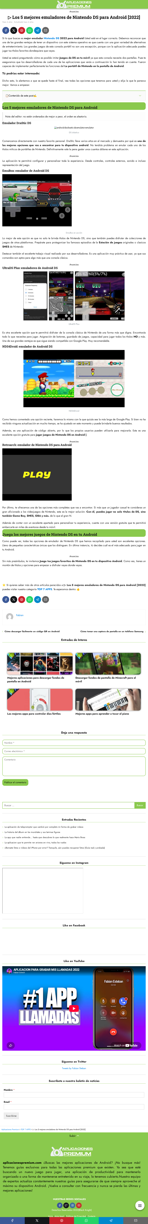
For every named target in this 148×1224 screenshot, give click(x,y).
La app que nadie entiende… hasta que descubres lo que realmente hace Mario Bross (45, 837)
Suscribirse (11, 1115)
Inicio (50, 1216)
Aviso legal (59, 1216)
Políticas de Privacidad (76, 1216)
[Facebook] (5, 30)
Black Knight (85, 1210)
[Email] (45, 30)
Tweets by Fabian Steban (74, 1068)
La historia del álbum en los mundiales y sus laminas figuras (32, 832)
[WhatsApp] (29, 30)
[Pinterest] (21, 30)
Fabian (19, 615)
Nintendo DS (51, 38)
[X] (13, 30)
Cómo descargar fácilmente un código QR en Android (32, 631)
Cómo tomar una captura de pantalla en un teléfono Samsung (112, 631)
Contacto (91, 1216)
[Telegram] (37, 30)
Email (8, 1102)
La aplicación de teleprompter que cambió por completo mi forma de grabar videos (44, 827)
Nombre (9, 1090)
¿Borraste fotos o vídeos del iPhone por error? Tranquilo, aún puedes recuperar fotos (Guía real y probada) (55, 847)
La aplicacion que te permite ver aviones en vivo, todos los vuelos (35, 842)
